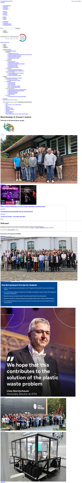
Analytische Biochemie (13, 66)
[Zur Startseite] (13, 41)
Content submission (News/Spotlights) (16, 73)
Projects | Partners (9, 108)
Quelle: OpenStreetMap (76, 1)
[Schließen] (1, 27)
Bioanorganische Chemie (13, 62)
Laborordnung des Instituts (13, 57)
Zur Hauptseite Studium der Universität (14, 77)
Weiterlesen (3, 184)
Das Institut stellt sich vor (13, 53)
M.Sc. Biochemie (11, 84)
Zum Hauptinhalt (4, 1)
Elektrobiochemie (11, 61)
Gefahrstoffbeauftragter (13, 74)
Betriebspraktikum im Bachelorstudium (16, 90)
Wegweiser (6, 47)
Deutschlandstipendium (13, 91)
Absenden (18, 28)
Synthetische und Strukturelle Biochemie (16, 63)
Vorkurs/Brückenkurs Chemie (14, 80)
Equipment (8, 106)
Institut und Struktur (7, 49)
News (7, 103)
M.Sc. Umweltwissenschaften (14, 87)
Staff (7, 105)
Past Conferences (9, 112)
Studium (5, 76)
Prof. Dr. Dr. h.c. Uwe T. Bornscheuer (13, 104)
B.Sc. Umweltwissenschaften (14, 86)
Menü (5, 44)
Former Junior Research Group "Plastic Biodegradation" (17, 113)
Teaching (7, 110)
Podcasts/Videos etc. (10, 111)
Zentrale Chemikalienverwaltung (14, 75)
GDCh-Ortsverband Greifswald (14, 55)
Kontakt (9, 59)
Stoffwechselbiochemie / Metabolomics (16, 70)
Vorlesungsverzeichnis (12, 93)
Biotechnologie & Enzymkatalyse (15, 69)
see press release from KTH (6, 307)
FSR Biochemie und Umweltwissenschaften (17, 96)
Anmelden (3, 2)
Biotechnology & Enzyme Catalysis (24, 102)
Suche (2, 28)
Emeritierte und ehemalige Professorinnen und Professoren (20, 54)
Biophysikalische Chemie (13, 67)
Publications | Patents (10, 109)
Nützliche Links (11, 94)
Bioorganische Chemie (12, 64)
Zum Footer (10, 1)
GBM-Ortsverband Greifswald (14, 56)
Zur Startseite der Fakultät (11, 51)
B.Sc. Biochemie (11, 83)
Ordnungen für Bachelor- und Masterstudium (17, 89)
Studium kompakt (11, 82)
